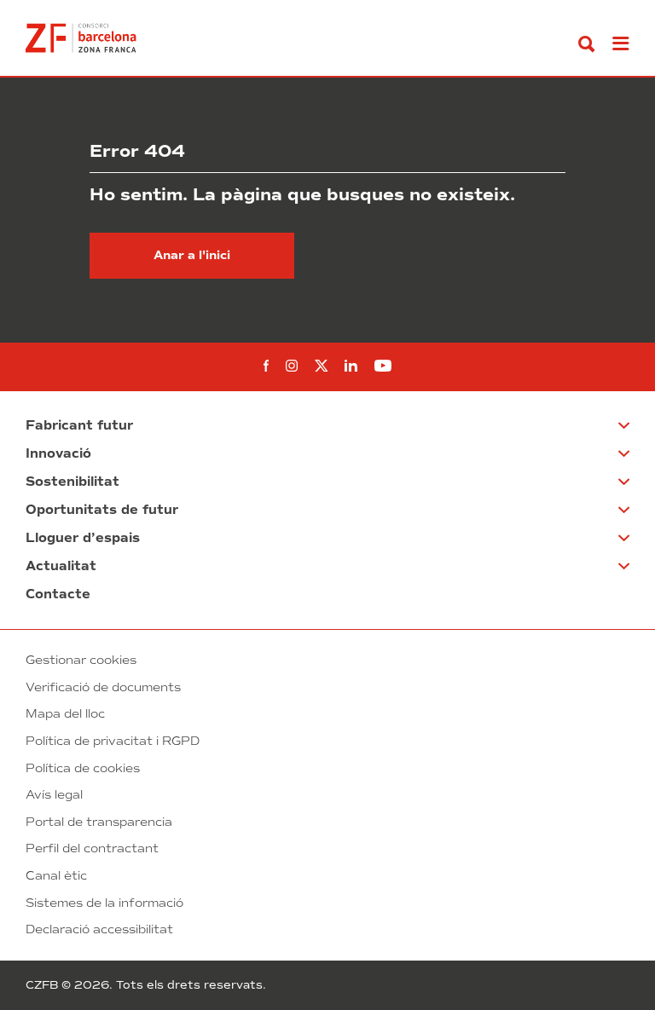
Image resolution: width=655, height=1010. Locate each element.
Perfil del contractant (92, 848)
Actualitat (61, 566)
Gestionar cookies (81, 660)
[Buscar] (587, 44)
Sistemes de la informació (104, 903)
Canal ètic (56, 876)
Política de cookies (83, 768)
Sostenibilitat (72, 481)
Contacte (58, 594)
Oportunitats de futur (102, 509)
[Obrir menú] (621, 44)
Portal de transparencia (99, 822)
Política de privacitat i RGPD (113, 741)
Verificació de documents (103, 687)
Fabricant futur (79, 425)
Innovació (58, 453)
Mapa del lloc (65, 714)
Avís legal (54, 795)
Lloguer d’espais (83, 537)
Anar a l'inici (192, 255)
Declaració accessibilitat (99, 929)
